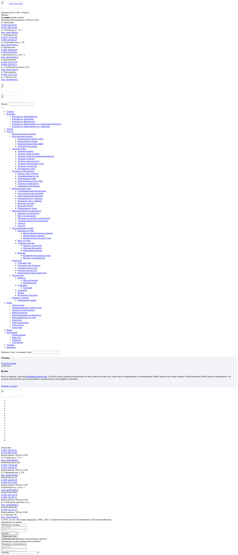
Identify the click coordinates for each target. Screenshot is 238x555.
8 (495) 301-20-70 (9, 62)
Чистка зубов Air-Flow (28, 173)
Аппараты (22, 290)
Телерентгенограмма (27, 146)
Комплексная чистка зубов (30, 181)
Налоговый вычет (15, 440)
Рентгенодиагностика (22, 136)
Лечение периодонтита (28, 161)
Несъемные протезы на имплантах (34, 218)
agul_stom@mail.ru (9, 32)
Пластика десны (25, 206)
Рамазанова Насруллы (36, 376)
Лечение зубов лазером (28, 154)
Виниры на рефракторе (34, 258)
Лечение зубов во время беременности (36, 156)
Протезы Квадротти (32, 248)
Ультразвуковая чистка (28, 176)
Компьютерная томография (30, 144)
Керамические (29, 283)
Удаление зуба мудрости (29, 265)
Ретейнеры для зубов (27, 295)
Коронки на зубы (26, 231)
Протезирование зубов (22, 228)
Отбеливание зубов (27, 178)
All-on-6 (21, 226)
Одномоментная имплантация (32, 191)
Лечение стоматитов (27, 166)
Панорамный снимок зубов (30, 139)
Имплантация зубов (21, 188)
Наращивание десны (27, 208)
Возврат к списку (9, 386)
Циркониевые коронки (34, 235)
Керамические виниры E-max (37, 255)
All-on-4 (21, 223)
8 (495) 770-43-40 (9, 37)
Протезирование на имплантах (26, 211)
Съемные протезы (26, 243)
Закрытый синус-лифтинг (30, 201)
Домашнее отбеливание (29, 186)
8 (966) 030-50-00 (9, 52)
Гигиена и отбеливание (23, 171)
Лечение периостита (27, 270)
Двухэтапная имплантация (30, 196)
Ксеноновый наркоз (27, 300)
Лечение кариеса (25, 151)
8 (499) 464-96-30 (9, 50)
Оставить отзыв (8, 363)
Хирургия (16, 260)
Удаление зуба (24, 263)
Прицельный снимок (27, 141)
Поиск (4, 104)
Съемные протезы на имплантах (33, 221)
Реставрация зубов (26, 168)
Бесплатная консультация (24, 134)
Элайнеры (22, 285)
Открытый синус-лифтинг (30, 198)
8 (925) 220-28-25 (9, 40)
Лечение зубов (19, 149)
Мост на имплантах (27, 216)
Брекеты (21, 278)
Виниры (21, 253)
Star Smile (27, 288)
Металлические (30, 280)
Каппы (21, 293)
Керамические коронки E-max (37, 238)
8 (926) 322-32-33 (9, 74)
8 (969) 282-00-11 (9, 64)
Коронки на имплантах (28, 213)
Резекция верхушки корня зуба (32, 273)
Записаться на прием (16, 3)
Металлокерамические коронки (38, 233)
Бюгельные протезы (32, 250)
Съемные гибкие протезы (19, 428)
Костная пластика (26, 203)
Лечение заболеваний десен (31, 163)
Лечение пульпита (26, 159)
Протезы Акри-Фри (32, 245)
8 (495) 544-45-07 (9, 25)
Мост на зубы (24, 240)
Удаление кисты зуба (27, 268)
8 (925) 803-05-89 (9, 27)
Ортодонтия (18, 275)
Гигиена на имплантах (28, 183)
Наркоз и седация (20, 298)
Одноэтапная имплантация (30, 193)
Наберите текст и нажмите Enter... (17, 352)
